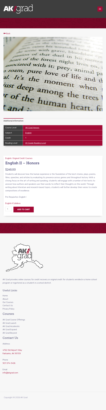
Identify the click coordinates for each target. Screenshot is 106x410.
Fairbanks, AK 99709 (12, 353)
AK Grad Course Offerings (14, 320)
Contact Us (8, 305)
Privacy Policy (8, 309)
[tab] (13, 120)
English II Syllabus (13, 203)
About (5, 299)
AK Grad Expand (10, 329)
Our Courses (8, 302)
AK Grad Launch (9, 323)
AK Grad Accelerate (11, 326)
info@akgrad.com (10, 373)
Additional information (13, 121)
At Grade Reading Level (35, 143)
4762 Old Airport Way (12, 350)
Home (5, 296)
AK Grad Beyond (10, 333)
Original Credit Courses (22, 158)
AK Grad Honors (32, 127)
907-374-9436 (9, 363)
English (28, 133)
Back (8, 33)
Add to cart (23, 209)
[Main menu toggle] (100, 9)
